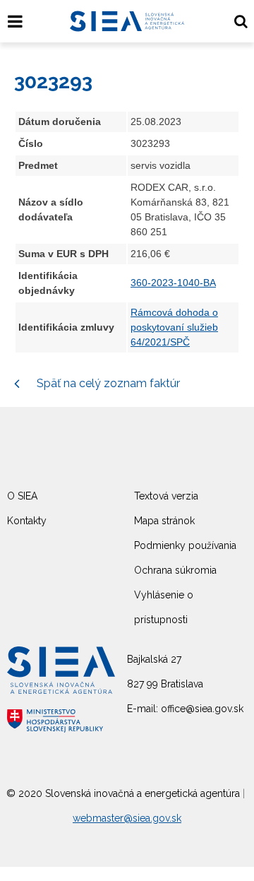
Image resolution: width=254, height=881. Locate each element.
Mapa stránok (164, 520)
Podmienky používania (185, 545)
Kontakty (27, 520)
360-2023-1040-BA (173, 282)
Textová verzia (166, 496)
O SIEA (22, 496)
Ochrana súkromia (175, 570)
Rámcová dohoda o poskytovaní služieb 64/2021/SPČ (174, 327)
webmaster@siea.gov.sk (127, 818)
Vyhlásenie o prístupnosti (163, 607)
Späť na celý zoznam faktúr (107, 383)
